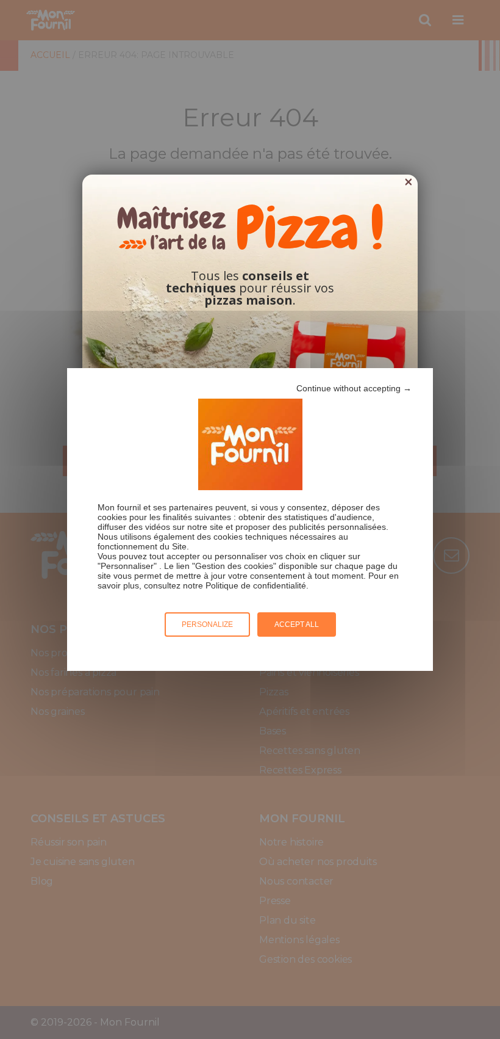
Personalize (207, 624)
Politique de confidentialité (255, 585)
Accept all (296, 624)
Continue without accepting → (354, 388)
